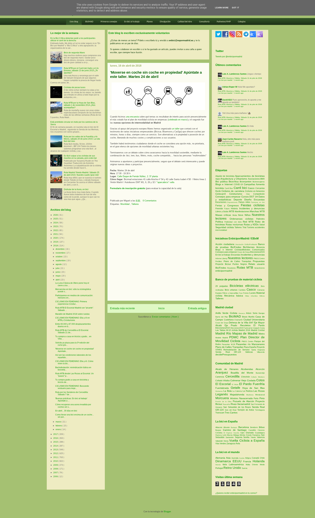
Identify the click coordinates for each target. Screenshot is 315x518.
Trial (244, 227)
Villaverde (261, 352)
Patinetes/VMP (224, 21)
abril (58, 280)
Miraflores (250, 395)
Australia (235, 458)
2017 (55, 434)
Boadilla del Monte (243, 372)
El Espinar (228, 433)
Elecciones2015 (257, 252)
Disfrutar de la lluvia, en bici (76, 189)
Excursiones (221, 202)
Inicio (161, 308)
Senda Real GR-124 (230, 352)
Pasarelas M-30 (229, 344)
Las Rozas (259, 391)
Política (219, 221)
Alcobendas (248, 369)
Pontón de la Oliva (224, 401)
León (224, 435)
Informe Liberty (221, 258)
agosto (59, 264)
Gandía (237, 433)
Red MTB (249, 221)
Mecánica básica (233, 295)
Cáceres (261, 430)
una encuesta (132, 116)
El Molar (235, 384)
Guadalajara (260, 433)
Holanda (259, 461)
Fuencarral (248, 328)
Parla (256, 398)
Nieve (241, 215)
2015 (55, 442)
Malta (249, 465)
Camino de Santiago (236, 430)
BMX (262, 179)
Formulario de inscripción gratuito (127, 188)
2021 (55, 234)
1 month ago (238, 80)
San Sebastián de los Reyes (237, 407)
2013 (55, 449)
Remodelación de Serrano (237, 350)
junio (58, 272)
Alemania (220, 458)
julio (58, 268)
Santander (230, 437)
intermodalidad (221, 230)
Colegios (241, 21)
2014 (55, 446)
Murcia (230, 435)
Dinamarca (224, 461)
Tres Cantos (231, 412)
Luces (252, 293)
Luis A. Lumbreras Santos (234, 74)
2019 (55, 242)
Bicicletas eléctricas (244, 285)
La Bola (228, 391)
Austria (242, 458)
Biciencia (260, 247)
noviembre (61, 253)
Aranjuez (223, 372)
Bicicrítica (234, 181)
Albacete (219, 427)
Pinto (262, 398)
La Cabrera (237, 391)
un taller (175, 128)
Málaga (236, 435)
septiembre (61, 260)
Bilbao (262, 427)
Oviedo (249, 435)
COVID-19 (239, 184)
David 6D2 (227, 100)
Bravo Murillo (248, 317)
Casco (251, 188)
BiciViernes (248, 247)
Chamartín (238, 320)
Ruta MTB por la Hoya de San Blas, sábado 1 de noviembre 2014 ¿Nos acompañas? (79, 105)
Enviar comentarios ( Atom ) (165, 316)
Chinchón (246, 377)
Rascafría (227, 404)
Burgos (219, 430)
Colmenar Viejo (238, 380)
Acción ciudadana (224, 244)
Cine (249, 194)
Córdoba (219, 433)
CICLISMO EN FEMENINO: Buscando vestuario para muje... (72, 387)
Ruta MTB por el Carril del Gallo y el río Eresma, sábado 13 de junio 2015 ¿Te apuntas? (81, 70)
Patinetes (260, 219)
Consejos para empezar (228, 196)
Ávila (238, 443)
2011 (55, 457)
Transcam (220, 413)
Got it (235, 7)
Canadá (256, 458)
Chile (262, 458)
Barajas (262, 313)
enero (58, 429)
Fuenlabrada (223, 388)
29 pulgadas (221, 286)
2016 (55, 438)
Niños (248, 215)
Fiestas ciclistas (253, 205)
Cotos (260, 380)
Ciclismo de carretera (233, 191)
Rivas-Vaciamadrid (241, 404)
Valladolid (219, 441)
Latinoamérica (237, 464)
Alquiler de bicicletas (225, 176)
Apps (217, 179)
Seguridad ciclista (225, 227)
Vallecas (251, 352)
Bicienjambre (246, 182)
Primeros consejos (109, 21)
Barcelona (244, 427)
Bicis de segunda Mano (74, 52)
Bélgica (248, 458)
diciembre (60, 249)
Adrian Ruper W (229, 87)
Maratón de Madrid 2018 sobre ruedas (72, 314)
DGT (252, 196)
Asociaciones (254, 179)
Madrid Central (258, 330)
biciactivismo (259, 268)
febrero (59, 426)
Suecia (244, 468)
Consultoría (204, 21)
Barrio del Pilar (222, 317)
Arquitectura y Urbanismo (234, 178)
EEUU (238, 461)
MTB (232, 211)
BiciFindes (236, 247)
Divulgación (165, 21)
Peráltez (218, 261)
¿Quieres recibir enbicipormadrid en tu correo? (236, 493)
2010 (55, 461)
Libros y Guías (222, 211)
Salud (262, 224)
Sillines (262, 296)
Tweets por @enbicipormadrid (228, 56)
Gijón (243, 433)
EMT (251, 323)
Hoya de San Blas (253, 388)
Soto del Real (231, 410)
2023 (55, 226)
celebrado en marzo (177, 119)
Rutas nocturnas (235, 224)
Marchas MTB (257, 211)
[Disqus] (158, 254)
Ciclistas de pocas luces (74, 87)
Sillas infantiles (251, 296)
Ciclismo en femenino (255, 191)
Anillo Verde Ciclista (227, 313)
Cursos (245, 196)
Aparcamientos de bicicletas (250, 176)
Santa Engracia (258, 350)
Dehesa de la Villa (239, 322)
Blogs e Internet (224, 184)
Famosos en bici (258, 202)
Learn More (222, 7)
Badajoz (234, 427)
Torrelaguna (260, 410)
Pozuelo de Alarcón (244, 401)
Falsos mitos (245, 202)
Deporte (239, 199)
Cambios (242, 290)
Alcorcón (260, 369)
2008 (55, 469)
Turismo (251, 227)
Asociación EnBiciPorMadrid (246, 244)
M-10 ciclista (232, 330)
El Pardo (259, 325)
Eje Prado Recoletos (239, 325)
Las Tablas (220, 330)
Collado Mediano (258, 377)
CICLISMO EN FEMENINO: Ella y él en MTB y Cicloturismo (72, 319)
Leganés (222, 394)
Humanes (219, 391)
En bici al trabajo (131, 21)
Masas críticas (223, 215)
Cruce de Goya (243, 252)
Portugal (219, 468)
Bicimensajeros (258, 182)
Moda (235, 215)
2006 (55, 476)
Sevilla (247, 437)
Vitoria (226, 441)
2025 (55, 219)
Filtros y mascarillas (230, 293)
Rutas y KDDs (251, 224)
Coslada (251, 380)
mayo (58, 276)
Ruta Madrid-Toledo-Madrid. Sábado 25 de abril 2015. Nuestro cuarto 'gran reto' (81, 173)
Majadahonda (238, 394)
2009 (55, 465)
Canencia (220, 377)
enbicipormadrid (223, 270)
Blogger (167, 511)
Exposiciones (232, 202)
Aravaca (242, 313)
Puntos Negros (239, 264)
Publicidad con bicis (233, 222)
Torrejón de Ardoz (246, 410)
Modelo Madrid (222, 338)
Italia (226, 464)
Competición (259, 194)
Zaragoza (231, 443)
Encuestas (259, 199)
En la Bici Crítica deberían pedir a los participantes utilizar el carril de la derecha (72, 39)
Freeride (219, 208)
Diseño (249, 199)
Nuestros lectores (240, 258)
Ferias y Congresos (228, 205)
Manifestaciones (242, 211)
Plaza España (250, 347)
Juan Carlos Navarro (232, 139)
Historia (235, 208)
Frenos (246, 293)
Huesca (218, 435)
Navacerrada (246, 398)
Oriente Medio (258, 465)
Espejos (218, 293)
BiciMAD (89, 21)
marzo (59, 422)
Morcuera (222, 398)
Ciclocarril (222, 194)
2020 (55, 238)
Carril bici (241, 188)
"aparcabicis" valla (165, 182)
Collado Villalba (222, 380)
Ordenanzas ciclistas (243, 218)
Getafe (236, 387)
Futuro (227, 209)
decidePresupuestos (226, 354)
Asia (228, 458)
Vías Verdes (221, 443)
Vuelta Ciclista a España (247, 440)
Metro (262, 333)
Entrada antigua (197, 308)
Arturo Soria (252, 313)
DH (257, 197)
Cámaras (261, 290)
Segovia (239, 437)
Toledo (254, 437)
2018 (55, 245)
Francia (248, 461)
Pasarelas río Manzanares (250, 344)
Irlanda (219, 465)
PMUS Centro (259, 258)
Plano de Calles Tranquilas (237, 261)
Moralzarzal (260, 395)
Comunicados (258, 250)
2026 (55, 215)
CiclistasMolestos (242, 250)
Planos (150, 21)
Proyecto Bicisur (223, 264)
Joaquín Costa (259, 328)
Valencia (261, 437)
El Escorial (223, 384)
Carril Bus (229, 188)
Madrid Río (223, 333)
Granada (250, 433)
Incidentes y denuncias (252, 208)
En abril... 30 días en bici (66, 411)
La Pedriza (248, 391)
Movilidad (125, 204)
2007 (55, 472)
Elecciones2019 (237, 328)
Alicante (227, 427)
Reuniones (231, 268)
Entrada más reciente (122, 308)
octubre (59, 256)
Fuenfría (259, 384)
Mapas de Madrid (245, 333)
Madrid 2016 (245, 330)
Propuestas (259, 261)
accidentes (260, 227)
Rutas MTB (245, 267)
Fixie (240, 293)
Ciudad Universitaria (254, 319)
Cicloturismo (237, 194)
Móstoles (234, 398)
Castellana (229, 320)
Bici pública (222, 181)
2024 (55, 223)
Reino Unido (232, 467)
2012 (55, 453)
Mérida (243, 435)
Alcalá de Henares (228, 369)
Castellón (253, 430)
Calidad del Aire (185, 21)
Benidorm (254, 427)
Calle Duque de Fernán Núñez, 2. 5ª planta (137, 176)
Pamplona (256, 435)
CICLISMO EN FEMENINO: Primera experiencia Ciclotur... (71, 302)
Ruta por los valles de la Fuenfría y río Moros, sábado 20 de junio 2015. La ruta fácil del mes (82, 138)
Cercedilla (233, 376)
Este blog (74, 21)
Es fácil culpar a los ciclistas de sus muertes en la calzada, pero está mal (80, 157)
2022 (55, 230)
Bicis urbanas (231, 290)
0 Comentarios (150, 200)
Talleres (135, 204)
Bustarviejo (260, 373)
